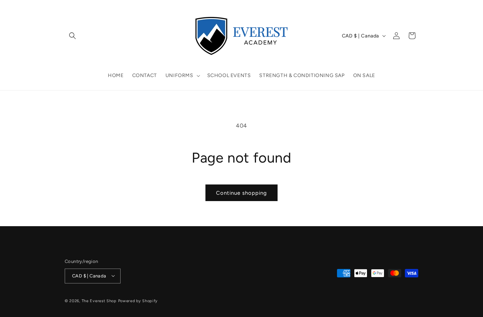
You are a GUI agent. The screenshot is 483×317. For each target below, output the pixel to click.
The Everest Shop (99, 300)
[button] (72, 35)
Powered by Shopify (138, 300)
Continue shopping (241, 193)
